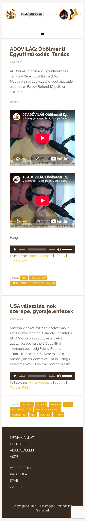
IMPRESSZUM (20, 468)
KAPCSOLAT (19, 474)
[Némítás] (59, 249)
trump (58, 415)
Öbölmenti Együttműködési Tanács (33, 283)
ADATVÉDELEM (22, 450)
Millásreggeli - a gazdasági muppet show (42, 15)
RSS (25, 261)
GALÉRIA (17, 487)
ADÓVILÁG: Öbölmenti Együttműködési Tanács (39, 51)
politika (45, 415)
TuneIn (15, 261)
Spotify (60, 256)
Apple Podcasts (40, 256)
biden (67, 404)
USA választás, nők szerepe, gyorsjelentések (41, 308)
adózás (41, 404)
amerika (55, 404)
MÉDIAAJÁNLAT (22, 438)
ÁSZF (14, 457)
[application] (42, 249)
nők (33, 415)
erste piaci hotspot (48, 409)
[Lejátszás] (15, 249)
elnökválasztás (21, 409)
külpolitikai (38, 278)
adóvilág (27, 404)
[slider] (67, 249)
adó (24, 278)
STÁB (14, 480)
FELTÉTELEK (20, 444)
